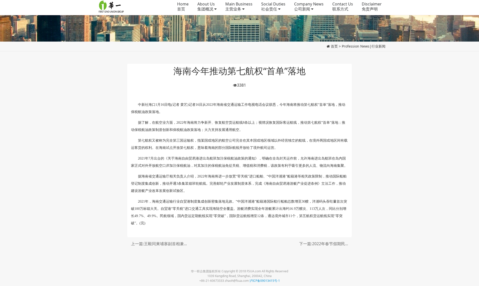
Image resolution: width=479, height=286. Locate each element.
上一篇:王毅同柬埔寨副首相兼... (159, 243)
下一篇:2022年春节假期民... (323, 243)
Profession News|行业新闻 (363, 46)
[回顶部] (473, 280)
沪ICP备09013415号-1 (264, 281)
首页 (334, 46)
